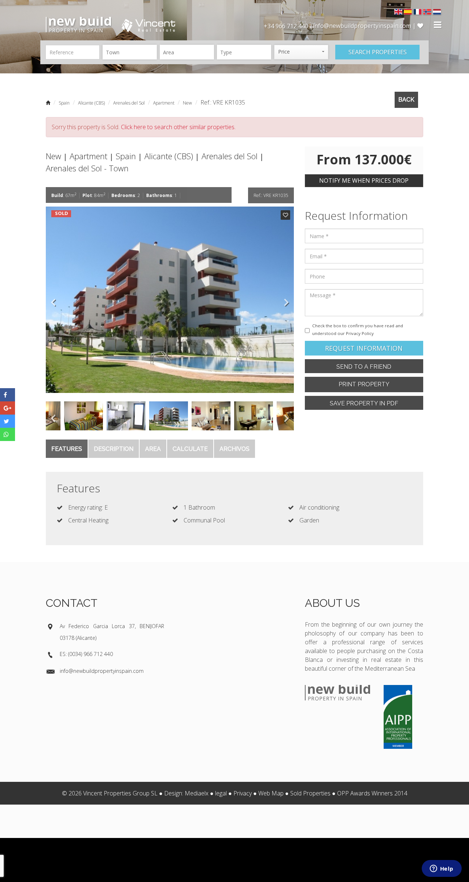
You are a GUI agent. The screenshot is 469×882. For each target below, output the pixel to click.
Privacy (242, 793)
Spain (64, 103)
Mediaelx (196, 793)
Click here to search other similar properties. (178, 127)
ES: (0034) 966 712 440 (86, 653)
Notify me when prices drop (364, 180)
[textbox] (131, 52)
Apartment (163, 103)
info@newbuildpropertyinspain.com (102, 670)
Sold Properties (310, 793)
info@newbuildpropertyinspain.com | (365, 26)
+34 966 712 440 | (288, 26)
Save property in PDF (364, 403)
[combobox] (130, 52)
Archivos (234, 448)
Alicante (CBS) (91, 103)
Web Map (271, 793)
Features (66, 448)
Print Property (364, 384)
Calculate (190, 448)
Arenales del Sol (129, 103)
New (187, 103)
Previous (53, 299)
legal (221, 793)
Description (113, 448)
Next (286, 299)
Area (153, 448)
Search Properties (377, 52)
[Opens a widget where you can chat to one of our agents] (441, 869)
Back (406, 99)
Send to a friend (363, 366)
